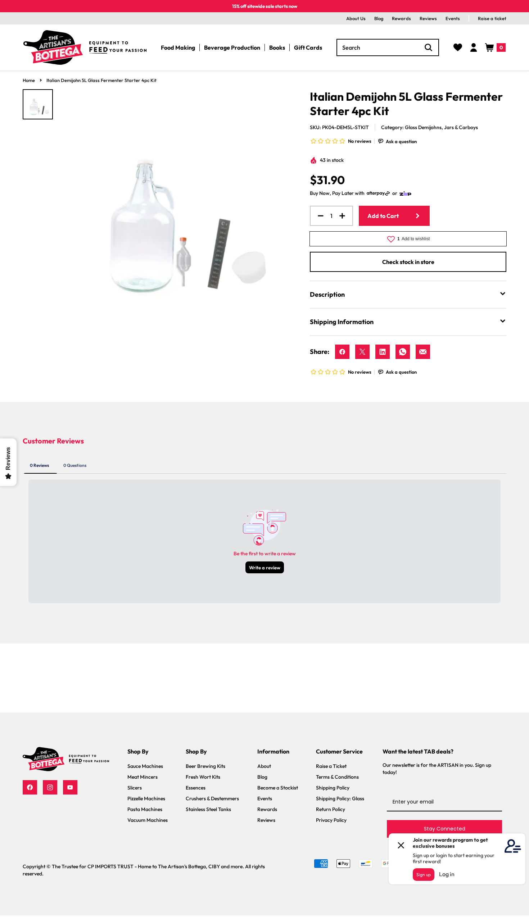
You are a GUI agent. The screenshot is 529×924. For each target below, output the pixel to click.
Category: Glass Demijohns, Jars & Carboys (429, 127)
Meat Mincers (142, 777)
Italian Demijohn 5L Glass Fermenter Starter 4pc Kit (101, 80)
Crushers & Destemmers (212, 798)
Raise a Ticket (331, 766)
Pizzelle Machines (146, 798)
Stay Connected (444, 828)
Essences (195, 787)
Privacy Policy (331, 820)
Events (453, 18)
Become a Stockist (277, 787)
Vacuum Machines (147, 820)
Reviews (428, 18)
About (264, 766)
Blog (378, 18)
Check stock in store (408, 261)
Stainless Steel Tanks (208, 809)
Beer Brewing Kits (205, 766)
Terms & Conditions (337, 777)
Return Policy (330, 809)
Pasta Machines (144, 809)
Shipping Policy (332, 787)
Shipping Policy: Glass (340, 798)
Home (29, 80)
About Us (356, 18)
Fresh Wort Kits (203, 777)
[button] (495, 47)
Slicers (134, 787)
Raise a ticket (492, 18)
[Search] (428, 47)
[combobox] (387, 47)
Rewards (401, 18)
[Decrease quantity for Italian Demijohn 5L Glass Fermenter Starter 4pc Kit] (318, 216)
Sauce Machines (145, 766)
